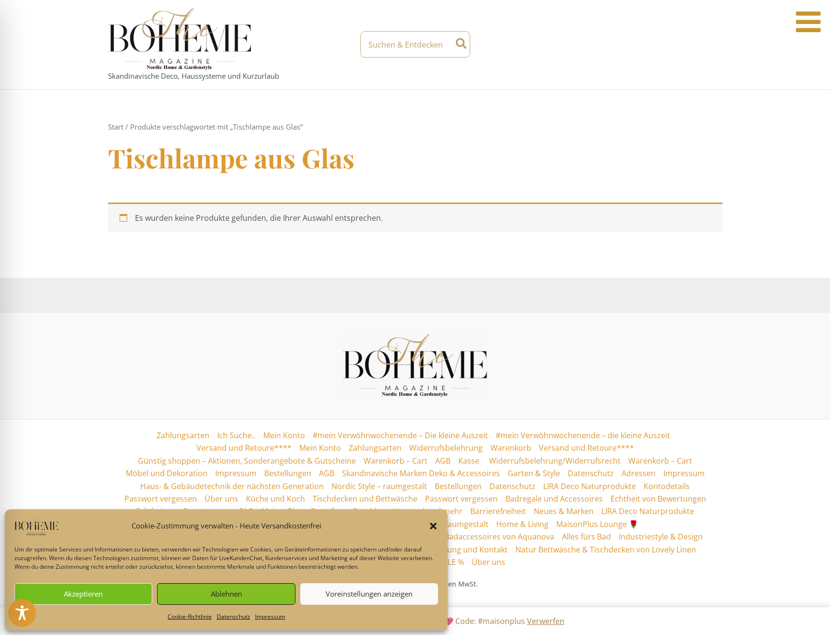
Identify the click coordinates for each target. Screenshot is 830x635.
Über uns (221, 498)
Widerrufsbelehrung (446, 448)
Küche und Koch (275, 498)
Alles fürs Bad (586, 536)
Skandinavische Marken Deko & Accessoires (421, 473)
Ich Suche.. (236, 435)
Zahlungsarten (183, 435)
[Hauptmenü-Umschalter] (713, 45)
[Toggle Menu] (808, 22)
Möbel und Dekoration (167, 473)
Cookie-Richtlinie (190, 616)
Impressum (270, 616)
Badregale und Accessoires (554, 498)
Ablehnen (226, 594)
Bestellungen (287, 473)
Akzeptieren (83, 594)
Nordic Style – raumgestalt (379, 486)
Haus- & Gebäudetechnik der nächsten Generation (232, 486)
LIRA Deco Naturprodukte (589, 486)
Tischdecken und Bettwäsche (365, 498)
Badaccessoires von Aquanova (499, 536)
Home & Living (522, 524)
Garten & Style (534, 473)
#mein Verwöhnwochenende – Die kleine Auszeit (400, 435)
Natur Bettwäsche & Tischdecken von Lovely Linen (605, 549)
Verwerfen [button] (545, 621)
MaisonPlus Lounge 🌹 (597, 524)
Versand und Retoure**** (244, 448)
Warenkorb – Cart (395, 460)
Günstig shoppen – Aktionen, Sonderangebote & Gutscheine (247, 460)
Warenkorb (510, 448)
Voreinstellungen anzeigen (369, 594)
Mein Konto (284, 435)
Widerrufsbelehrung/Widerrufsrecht (554, 460)
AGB (443, 460)
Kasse (468, 460)
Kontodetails (667, 486)
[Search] (462, 44)
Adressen (639, 473)
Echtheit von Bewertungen (658, 498)
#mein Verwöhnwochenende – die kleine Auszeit (583, 435)
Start (115, 127)
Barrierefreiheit (498, 511)
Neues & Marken (564, 511)
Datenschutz (233, 616)
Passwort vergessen (160, 498)
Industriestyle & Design (661, 536)
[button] (433, 526)
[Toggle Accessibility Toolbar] (22, 613)
